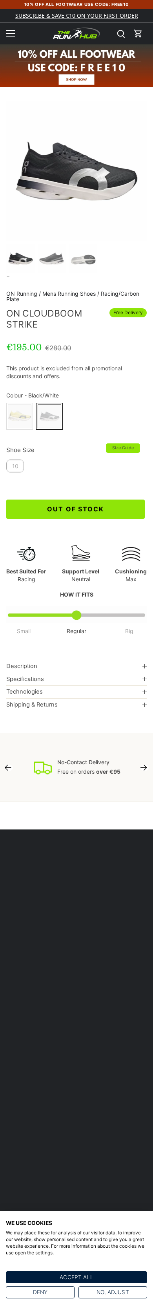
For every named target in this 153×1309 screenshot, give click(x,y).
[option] (76, 171)
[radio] (19, 416)
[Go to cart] (138, 33)
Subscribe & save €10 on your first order (76, 15)
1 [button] (69, 233)
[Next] (144, 767)
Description (21, 666)
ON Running (21, 293)
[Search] (120, 33)
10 (15, 466)
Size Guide (123, 447)
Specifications (25, 679)
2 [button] (76, 233)
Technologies (24, 691)
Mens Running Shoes (69, 293)
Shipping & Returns (32, 704)
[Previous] (8, 767)
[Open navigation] (10, 33)
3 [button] (84, 233)
